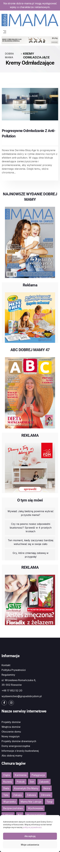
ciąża (6, 775)
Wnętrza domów (11, 726)
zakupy (17, 795)
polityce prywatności (32, 827)
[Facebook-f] (4, 702)
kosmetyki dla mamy (26, 788)
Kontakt (6, 665)
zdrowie (46, 795)
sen (32, 781)
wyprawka (9, 801)
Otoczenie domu (11, 731)
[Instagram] (11, 702)
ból (20, 814)
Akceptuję (30, 836)
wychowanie (35, 808)
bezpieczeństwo (13, 808)
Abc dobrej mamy (12, 755)
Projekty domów (11, 722)
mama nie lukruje (31, 801)
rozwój (7, 781)
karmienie (21, 775)
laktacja (8, 814)
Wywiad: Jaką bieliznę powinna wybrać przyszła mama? (31, 513)
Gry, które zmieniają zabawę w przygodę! (30, 554)
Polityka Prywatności (14, 669)
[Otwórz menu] (4, 31)
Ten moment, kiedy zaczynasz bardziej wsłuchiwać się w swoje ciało (30, 542)
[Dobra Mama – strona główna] (30, 19)
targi (49, 801)
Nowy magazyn (11, 736)
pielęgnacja (38, 775)
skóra (46, 788)
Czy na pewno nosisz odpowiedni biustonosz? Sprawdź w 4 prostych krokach (31, 527)
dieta (6, 788)
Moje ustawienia (30, 844)
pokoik (21, 781)
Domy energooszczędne (16, 746)
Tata (5, 795)
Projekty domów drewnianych (19, 741)
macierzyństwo (35, 814)
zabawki (44, 781)
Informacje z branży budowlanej (20, 750)
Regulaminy (8, 674)
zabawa (31, 795)
